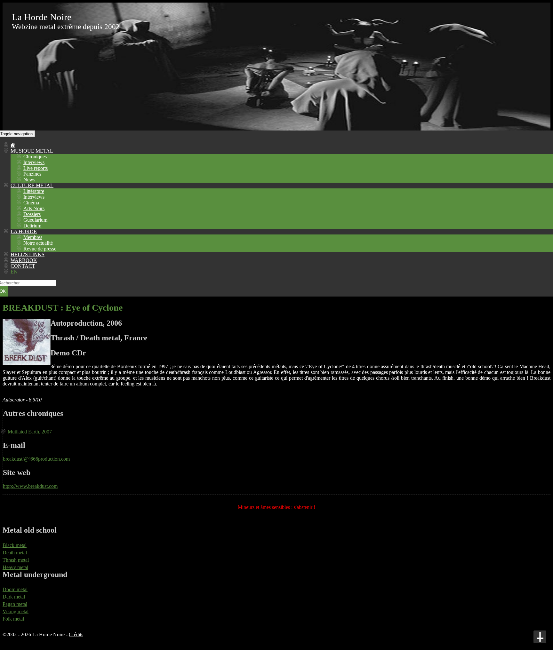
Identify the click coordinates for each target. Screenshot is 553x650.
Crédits (76, 634)
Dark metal (14, 596)
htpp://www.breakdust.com (30, 486)
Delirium (32, 225)
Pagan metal (15, 604)
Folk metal (13, 619)
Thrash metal (16, 560)
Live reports (35, 168)
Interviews (33, 162)
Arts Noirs (33, 208)
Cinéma (31, 202)
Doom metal (15, 589)
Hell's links (27, 254)
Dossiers (32, 214)
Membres (32, 237)
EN (14, 271)
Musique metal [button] (32, 151)
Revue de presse (39, 248)
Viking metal (15, 611)
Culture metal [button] (32, 185)
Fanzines (32, 174)
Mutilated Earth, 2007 (30, 431)
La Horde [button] (24, 231)
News (29, 179)
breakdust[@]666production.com (36, 459)
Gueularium (35, 220)
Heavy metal (15, 567)
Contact (23, 266)
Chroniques (35, 156)
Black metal (15, 545)
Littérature (33, 191)
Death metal (15, 552)
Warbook (24, 260)
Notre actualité (38, 243)
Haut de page (540, 637)
